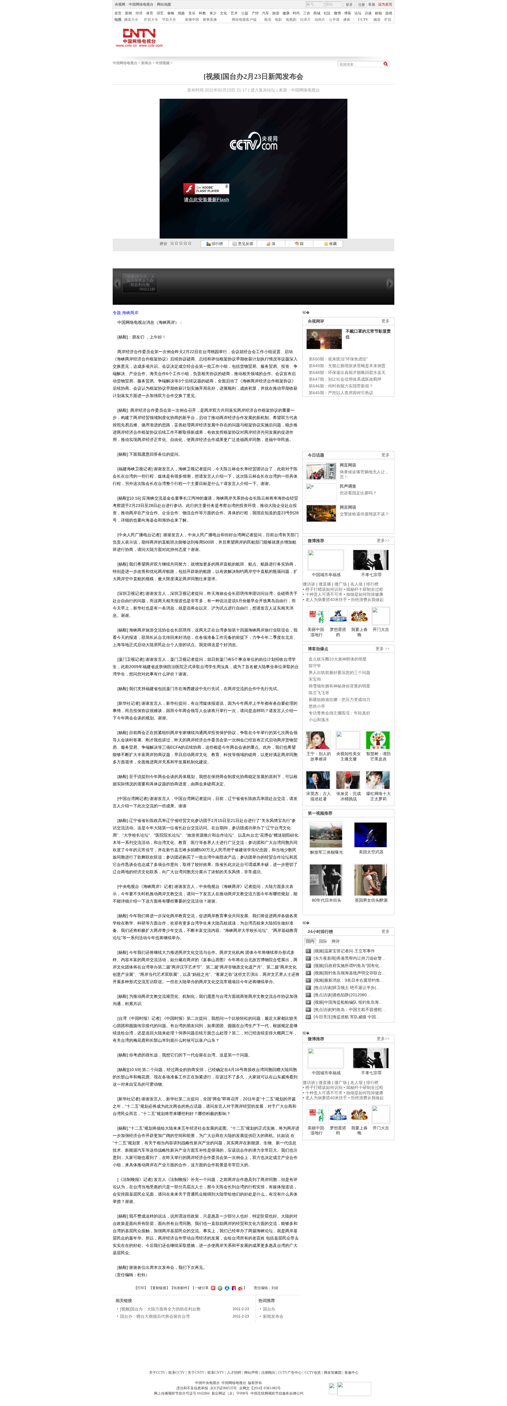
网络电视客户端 (244, 20)
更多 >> (383, 648)
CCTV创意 (313, 1373)
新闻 (128, 13)
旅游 (275, 13)
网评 (336, 941)
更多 (385, 321)
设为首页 (385, 4)
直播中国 (192, 20)
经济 (139, 13)
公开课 (334, 20)
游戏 (388, 13)
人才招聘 (234, 1373)
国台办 (269, 1309)
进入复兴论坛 (263, 90)
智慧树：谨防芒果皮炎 (378, 756)
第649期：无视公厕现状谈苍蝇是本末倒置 (347, 365)
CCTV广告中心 (290, 1373)
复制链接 (159, 1288)
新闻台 (146, 63)
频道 (377, 20)
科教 (202, 13)
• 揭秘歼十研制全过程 (363, 589)
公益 (244, 13)
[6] (181, 243)
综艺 (160, 13)
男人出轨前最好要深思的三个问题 (339, 672)
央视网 (120, 4)
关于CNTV (196, 1373)
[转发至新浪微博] (239, 1288)
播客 (346, 20)
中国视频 (163, 63)
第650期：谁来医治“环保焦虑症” (338, 359)
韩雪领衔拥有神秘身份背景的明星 (339, 686)
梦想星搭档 (338, 632)
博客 (347, 13)
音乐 (191, 13)
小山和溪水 (319, 719)
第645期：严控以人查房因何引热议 (341, 392)
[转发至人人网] (226, 1288)
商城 (316, 13)
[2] (172, 243)
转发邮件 (180, 1288)
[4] (176, 243)
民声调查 (348, 486)
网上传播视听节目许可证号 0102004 (181, 1393)
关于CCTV (157, 1373)
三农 (306, 13)
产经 (255, 13)
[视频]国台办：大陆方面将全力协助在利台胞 (160, 1309)
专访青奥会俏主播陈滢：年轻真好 (339, 713)
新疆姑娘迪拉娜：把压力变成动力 (339, 699)
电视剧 (291, 20)
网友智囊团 (333, 1373)
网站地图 (164, 4)
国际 (323, 941)
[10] (189, 243)
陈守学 (315, 665)
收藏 (332, 243)
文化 (223, 13)
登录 (349, 5)
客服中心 (351, 1373)
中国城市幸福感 (326, 574)
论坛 (357, 13)
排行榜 (217, 243)
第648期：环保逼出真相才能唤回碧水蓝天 (347, 372)
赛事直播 (210, 20)
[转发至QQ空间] (219, 1288)
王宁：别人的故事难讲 (318, 756)
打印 (140, 1288)
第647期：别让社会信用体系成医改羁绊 (345, 379)
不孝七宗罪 (371, 574)
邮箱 (378, 13)
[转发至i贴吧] (233, 1288)
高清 (267, 20)
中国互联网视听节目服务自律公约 (277, 1393)
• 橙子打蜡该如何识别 (322, 589)
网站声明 (251, 1373)
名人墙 (356, 584)
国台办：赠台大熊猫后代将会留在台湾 (155, 1316)
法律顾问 (268, 1373)
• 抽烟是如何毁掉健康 (363, 594)
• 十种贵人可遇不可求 (323, 594)
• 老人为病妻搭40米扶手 (325, 599)
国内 (310, 941)
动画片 (320, 20)
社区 (327, 13)
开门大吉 (381, 629)
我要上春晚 (359, 632)
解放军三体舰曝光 (326, 852)
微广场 (340, 584)
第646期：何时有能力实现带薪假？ (341, 386)
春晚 (170, 13)
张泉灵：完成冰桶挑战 (348, 796)
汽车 (265, 13)
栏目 (387, 20)
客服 (371, 4)
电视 (117, 20)
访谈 (368, 13)
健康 (286, 13)
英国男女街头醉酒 (371, 900)
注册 (361, 5)
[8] (185, 243)
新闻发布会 (273, 1316)
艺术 (234, 13)
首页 (117, 13)
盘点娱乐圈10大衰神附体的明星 (338, 659)
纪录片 (305, 20)
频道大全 (131, 20)
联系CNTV (215, 1373)
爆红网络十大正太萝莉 (378, 796)
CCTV (363, 20)
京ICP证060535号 (223, 1388)
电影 (278, 20)
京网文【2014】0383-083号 (260, 1388)
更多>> (383, 540)
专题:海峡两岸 (125, 312)
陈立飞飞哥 (319, 692)
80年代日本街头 (326, 900)
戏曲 (181, 13)
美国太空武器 (371, 852)
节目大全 (169, 20)
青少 (213, 13)
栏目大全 (151, 20)
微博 (337, 13)
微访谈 (309, 584)
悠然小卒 (317, 706)
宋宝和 (315, 679)
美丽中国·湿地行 (316, 632)
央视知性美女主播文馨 (348, 756)
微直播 (325, 584)
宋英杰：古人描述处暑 (318, 796)
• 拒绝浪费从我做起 (366, 599)
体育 (149, 13)
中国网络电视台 (141, 4)
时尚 (296, 13)
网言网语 (348, 465)
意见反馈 (245, 243)
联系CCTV (176, 1373)
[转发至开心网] (212, 1288)
